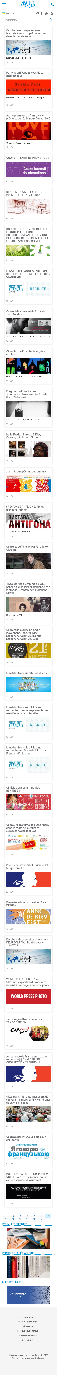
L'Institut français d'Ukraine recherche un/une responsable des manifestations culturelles (27, 710)
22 (20, 1219)
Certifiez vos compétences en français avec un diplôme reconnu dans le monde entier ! (26, 33)
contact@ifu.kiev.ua (36, 1358)
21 (13, 1219)
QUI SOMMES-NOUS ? (28, 1317)
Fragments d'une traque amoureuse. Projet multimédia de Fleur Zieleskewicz (26, 394)
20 (6, 1219)
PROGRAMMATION (27, 1340)
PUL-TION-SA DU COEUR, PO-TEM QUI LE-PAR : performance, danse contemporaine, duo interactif (27, 1176)
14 (13, 1216)
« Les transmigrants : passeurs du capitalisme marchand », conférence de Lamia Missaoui (28, 1099)
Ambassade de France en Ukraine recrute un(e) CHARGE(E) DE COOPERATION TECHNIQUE (26, 1059)
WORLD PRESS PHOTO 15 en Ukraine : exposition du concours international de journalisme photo (27, 981)
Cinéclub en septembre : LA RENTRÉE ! (23, 789)
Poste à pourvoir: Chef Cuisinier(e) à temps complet (28, 866)
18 (41, 1216)
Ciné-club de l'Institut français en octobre (26, 353)
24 (34, 1219)
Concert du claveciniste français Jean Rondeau (25, 313)
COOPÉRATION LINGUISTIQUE (27, 1331)
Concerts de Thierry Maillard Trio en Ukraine (28, 548)
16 (27, 1216)
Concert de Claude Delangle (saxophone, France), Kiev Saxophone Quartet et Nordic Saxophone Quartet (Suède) (23, 634)
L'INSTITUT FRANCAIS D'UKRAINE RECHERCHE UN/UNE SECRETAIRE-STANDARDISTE (28, 274)
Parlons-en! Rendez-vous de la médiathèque (24, 74)
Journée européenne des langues (26, 471)
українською (10, 13)
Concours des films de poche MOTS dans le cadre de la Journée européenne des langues (27, 827)
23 (27, 1219)
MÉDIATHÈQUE (28, 1326)
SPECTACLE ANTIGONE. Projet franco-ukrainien (25, 508)
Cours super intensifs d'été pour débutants (26, 1138)
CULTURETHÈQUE (11, 1282)
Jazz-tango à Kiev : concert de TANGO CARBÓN (24, 1021)
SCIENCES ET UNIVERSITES (27, 1335)
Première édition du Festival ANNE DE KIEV (27, 904)
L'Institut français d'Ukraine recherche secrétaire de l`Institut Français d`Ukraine (26, 750)
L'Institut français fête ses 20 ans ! (27, 673)
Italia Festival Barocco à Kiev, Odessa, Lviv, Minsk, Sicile (23, 436)
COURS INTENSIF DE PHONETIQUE (27, 157)
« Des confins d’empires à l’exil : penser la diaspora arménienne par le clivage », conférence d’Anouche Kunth (28, 588)
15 (20, 1216)
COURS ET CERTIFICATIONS (27, 1322)
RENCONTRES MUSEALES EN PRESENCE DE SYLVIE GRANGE (25, 193)
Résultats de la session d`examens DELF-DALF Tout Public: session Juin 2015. (27, 942)
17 (34, 1216)
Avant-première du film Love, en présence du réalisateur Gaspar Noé (28, 117)
